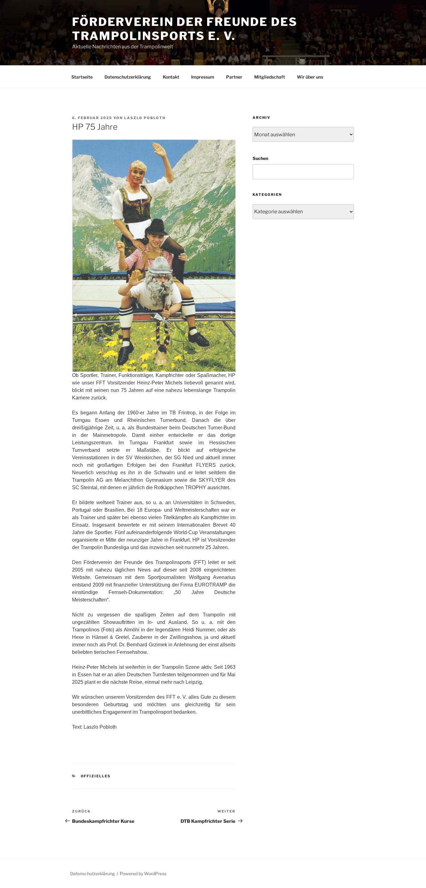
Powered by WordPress (143, 873)
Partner (234, 77)
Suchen (260, 158)
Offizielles (96, 776)
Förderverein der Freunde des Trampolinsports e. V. (185, 29)
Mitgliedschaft (269, 77)
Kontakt (171, 77)
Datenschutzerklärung (127, 77)
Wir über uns (310, 77)
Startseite (82, 77)
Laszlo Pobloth (145, 118)
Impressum (202, 77)
